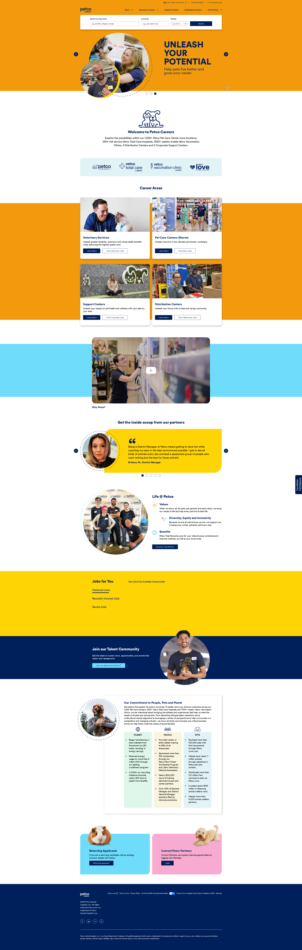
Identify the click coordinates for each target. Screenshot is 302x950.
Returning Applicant (101, 863)
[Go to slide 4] (155, 475)
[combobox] (154, 23)
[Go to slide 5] (159, 475)
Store (127, 10)
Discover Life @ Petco (165, 547)
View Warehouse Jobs (187, 317)
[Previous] (76, 54)
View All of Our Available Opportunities (146, 581)
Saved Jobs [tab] (99, 607)
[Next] (226, 54)
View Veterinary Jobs (115, 251)
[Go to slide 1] (147, 93)
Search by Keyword (98, 19)
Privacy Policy (135, 893)
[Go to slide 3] (155, 93)
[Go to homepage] (86, 10)
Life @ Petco (213, 10)
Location (145, 19)
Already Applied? (197, 2)
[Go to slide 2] (151, 93)
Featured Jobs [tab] (101, 590)
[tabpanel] (169, 594)
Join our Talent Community (107, 665)
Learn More (93, 251)
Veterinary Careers (147, 10)
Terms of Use (124, 893)
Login (167, 863)
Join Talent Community (177, 2)
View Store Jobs (185, 251)
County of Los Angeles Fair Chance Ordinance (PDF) (195, 893)
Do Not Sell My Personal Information (155, 893)
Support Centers (171, 10)
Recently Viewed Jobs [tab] (106, 598)
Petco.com (112, 893)
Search (201, 23)
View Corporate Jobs (115, 317)
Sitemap (219, 893)
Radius (173, 19)
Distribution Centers (193, 10)
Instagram (101, 921)
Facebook (82, 921)
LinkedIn (89, 921)
